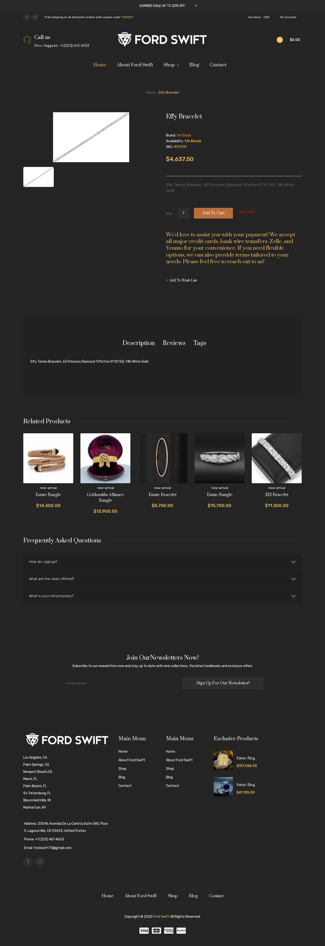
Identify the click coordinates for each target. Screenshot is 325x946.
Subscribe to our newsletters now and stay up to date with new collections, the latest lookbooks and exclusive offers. (162, 666)
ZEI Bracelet (276, 494)
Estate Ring (245, 758)
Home (150, 93)
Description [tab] (139, 343)
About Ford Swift (131, 760)
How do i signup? (43, 562)
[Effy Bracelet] (38, 177)
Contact (125, 786)
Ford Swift (161, 917)
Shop (122, 769)
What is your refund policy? (51, 596)
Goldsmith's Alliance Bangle (105, 497)
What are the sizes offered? (51, 579)
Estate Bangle (48, 494)
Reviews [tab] (174, 343)
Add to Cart (213, 213)
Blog (121, 777)
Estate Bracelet (163, 494)
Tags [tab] (199, 343)
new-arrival (48, 488)
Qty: (169, 214)
